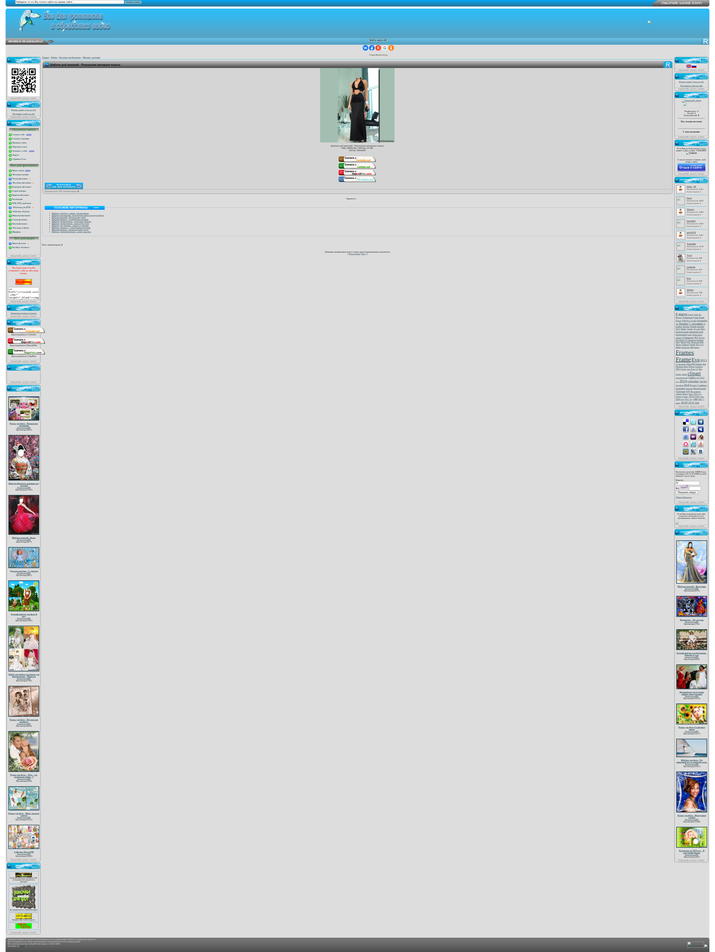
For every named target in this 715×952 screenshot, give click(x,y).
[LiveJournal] (373, 199)
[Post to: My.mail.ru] (685, 451)
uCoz (22, 946)
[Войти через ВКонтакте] (365, 48)
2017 (700, 399)
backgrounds (682, 331)
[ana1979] (681, 239)
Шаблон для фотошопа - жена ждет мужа (70, 224)
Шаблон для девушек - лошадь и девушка (70, 226)
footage (698, 364)
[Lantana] (681, 273)
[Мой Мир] (369, 199)
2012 (678, 329)
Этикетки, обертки (20, 211)
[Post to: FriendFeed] (685, 436)
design (696, 347)
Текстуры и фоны (20, 228)
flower (678, 317)
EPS (688, 392)
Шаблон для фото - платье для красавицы (70, 213)
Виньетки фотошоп (21, 216)
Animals (689, 389)
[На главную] (360, 21)
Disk (702, 342)
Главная (45, 57)
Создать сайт (19, 135)
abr (700, 315)
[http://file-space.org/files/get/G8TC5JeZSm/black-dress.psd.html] (357, 182)
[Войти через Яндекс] (378, 48)
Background (699, 388)
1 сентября (696, 323)
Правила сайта (19, 143)
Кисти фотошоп (19, 224)
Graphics (699, 367)
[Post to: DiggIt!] (700, 422)
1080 (695, 399)
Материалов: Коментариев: (695, 189)
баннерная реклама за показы (23, 313)
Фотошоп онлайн (20, 175)
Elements (692, 340)
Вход (364, 254)
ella (691, 347)
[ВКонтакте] (361, 199)
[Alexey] (681, 216)
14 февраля (688, 337)
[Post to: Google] (693, 429)
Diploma (679, 367)
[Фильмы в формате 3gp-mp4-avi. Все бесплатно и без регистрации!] (23, 900)
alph (704, 364)
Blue (703, 329)
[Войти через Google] (385, 48)
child (696, 315)
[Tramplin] (681, 250)
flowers (693, 385)
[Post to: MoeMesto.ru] (693, 444)
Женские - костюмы (91, 57)
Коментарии (24, 428)
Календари (17, 199)
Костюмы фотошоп (22, 183)
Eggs (693, 369)
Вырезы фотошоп (20, 195)
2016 (691, 396)
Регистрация (354, 254)
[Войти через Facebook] (372, 48)
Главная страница (20, 139)
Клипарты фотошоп (21, 187)
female (690, 329)
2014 (683, 381)
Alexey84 (690, 364)
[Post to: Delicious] (685, 422)
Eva (696, 359)
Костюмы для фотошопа (70, 57)
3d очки (696, 329)
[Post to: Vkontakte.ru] (700, 451)
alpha (678, 347)
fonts (689, 335)
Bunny (685, 394)
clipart (694, 373)
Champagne (697, 335)
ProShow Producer (20, 247)
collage (679, 394)
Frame (683, 359)
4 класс (685, 397)
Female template (697, 327)
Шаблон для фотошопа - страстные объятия (71, 222)
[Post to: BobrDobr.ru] (700, 436)
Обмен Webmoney (684, 497)
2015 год (697, 394)
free (703, 338)
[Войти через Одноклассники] (391, 48)
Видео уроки (18, 171)
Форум (15, 155)
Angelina (680, 385)
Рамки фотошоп (20, 179)
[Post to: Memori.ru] (685, 444)
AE (677, 324)
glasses (678, 338)
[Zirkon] (681, 296)
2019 (691, 402)
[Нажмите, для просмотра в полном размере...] (357, 142)
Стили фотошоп (19, 220)
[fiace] (681, 204)
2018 (684, 402)
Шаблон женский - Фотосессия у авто (69, 217)
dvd (686, 385)
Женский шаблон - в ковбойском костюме (70, 219)
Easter (701, 317)
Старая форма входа (378, 55)
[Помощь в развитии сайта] (677, 523)
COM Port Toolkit (689, 321)
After (686, 367)
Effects (692, 367)
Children (692, 377)
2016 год (680, 399)
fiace (691, 394)
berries (678, 397)
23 (686, 340)
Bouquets (695, 342)
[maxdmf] (681, 227)
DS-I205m (680, 340)
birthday (700, 340)
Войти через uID (378, 40)
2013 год (699, 345)
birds (683, 369)
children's (686, 345)
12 (697, 369)
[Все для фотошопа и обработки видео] (24, 890)
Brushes (684, 323)
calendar (693, 381)
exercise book (682, 378)
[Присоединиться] (26, 333)
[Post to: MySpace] (700, 429)
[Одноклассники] (365, 199)
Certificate (685, 347)
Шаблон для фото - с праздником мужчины (71, 228)
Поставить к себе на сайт (23, 114)
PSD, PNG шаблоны (21, 203)
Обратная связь (19, 147)
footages (702, 320)
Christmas (681, 391)
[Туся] (681, 262)
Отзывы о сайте (20, 151)
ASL (689, 342)
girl (697, 378)
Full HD (703, 381)
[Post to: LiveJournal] (693, 451)
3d (699, 337)
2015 (678, 369)
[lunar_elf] (681, 193)
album (678, 345)
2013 (703, 360)
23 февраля (687, 317)
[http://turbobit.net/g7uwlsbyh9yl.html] (357, 162)
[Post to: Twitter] (693, 422)
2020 (697, 403)
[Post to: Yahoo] (693, 436)
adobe (684, 374)
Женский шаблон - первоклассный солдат (70, 230)
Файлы (54, 57)
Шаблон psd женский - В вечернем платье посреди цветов (78, 215)
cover (690, 314)
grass (688, 369)
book (692, 344)
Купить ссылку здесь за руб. (23, 110)
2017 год (688, 399)
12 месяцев (681, 364)
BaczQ (683, 342)
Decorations (695, 392)
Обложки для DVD (22, 207)
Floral (678, 321)
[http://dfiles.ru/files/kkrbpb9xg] (357, 175)
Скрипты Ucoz (19, 159)
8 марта (681, 314)
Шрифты (16, 232)
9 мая (695, 317)
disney (684, 329)
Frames (685, 352)
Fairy (678, 342)
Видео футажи (19, 243)
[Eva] (681, 284)
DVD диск (699, 397)
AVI (696, 337)
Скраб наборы (19, 191)
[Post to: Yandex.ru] (700, 444)
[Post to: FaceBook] (685, 429)
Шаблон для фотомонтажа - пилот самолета (71, 232)
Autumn (686, 327)
